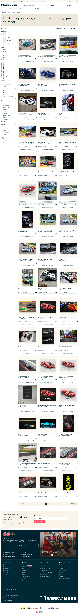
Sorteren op (73, 28)
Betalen (6, 554)
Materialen (29, 9)
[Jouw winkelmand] (76, 5)
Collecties (12, 9)
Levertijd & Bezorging (27, 554)
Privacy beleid (53, 605)
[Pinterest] (10, 589)
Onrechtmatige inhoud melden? (44, 605)
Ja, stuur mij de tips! (39, 521)
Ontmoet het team (46, 555)
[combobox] (34, 5)
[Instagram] (8, 589)
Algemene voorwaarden (27, 605)
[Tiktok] (15, 589)
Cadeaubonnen (26, 556)
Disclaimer (35, 605)
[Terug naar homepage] (9, 5)
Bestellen (25, 552)
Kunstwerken (4, 9)
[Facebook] (11, 589)
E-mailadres (37, 515)
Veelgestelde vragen (9, 552)
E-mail (27, 549)
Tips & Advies (38, 9)
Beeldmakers (21, 9)
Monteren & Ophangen (10, 556)
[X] (13, 589)
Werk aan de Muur (65, 562)
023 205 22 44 (22, 545)
